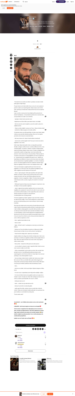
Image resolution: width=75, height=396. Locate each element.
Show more (30, 350)
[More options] (45, 335)
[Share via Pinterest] (11, 61)
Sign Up (50, 394)
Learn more (10, 8)
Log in (43, 394)
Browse (10, 1)
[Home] (4, 1)
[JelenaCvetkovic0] (16, 343)
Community (16, 1)
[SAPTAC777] (16, 336)
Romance (31, 20)
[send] (44, 332)
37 (41, 44)
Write (53, 1)
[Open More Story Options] (11, 71)
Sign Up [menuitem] (72, 1)
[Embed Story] (11, 68)
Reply (21, 338)
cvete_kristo (38, 48)
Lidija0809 (16, 306)
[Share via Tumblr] (11, 65)
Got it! (4, 8)
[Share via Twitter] (11, 58)
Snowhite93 (17, 302)
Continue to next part (30, 325)
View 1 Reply (20, 340)
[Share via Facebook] (11, 55)
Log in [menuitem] (67, 1)
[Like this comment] (45, 337)
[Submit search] (23, 2)
